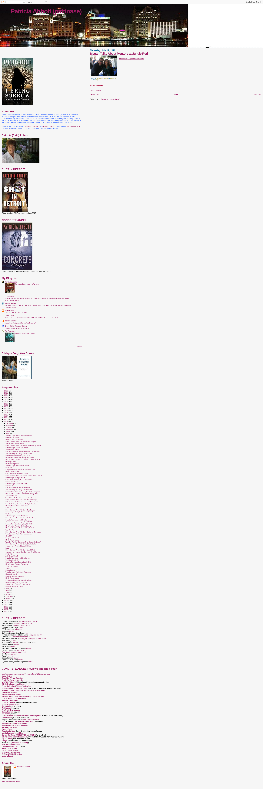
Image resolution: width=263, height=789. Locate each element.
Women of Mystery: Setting (11, 694)
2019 (6, 406)
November (9, 425)
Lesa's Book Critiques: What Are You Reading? (20, 323)
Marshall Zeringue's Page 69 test (14, 723)
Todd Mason (7, 708)
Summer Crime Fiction (21, 625)
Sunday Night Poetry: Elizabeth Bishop (18, 546)
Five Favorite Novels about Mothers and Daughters (21, 716)
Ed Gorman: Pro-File (9, 692)
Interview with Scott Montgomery (14, 737)
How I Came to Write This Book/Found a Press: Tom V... (24, 476)
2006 (6, 611)
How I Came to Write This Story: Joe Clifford (20, 550)
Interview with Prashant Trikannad (15, 725)
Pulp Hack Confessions (11, 745)
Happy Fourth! (10, 570)
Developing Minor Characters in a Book (18, 580)
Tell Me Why (9, 508)
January (9, 598)
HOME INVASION (49, 126)
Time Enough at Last (12, 449)
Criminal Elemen (8, 702)
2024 (6, 395)
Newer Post (94, 94)
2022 (6, 399)
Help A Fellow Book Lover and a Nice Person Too (21, 502)
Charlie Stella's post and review (14, 698)
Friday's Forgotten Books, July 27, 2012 (18, 455)
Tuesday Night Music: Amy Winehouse (18, 572)
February (9, 596)
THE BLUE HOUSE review (12, 754)
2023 (6, 397)
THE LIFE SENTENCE (31, 720)
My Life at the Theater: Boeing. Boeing (18, 526)
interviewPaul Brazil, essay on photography (14, 651)
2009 (6, 605)
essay (13, 641)
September (10, 429)
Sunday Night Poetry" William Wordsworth (19, 512)
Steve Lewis (9, 316)
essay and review (35, 635)
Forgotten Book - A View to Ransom (27, 284)
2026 (6, 391)
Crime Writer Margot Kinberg (16, 326)
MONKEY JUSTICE (32, 126)
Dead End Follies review (11, 752)
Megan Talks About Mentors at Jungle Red (19, 528)
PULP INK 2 (9, 554)
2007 (6, 609)
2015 (6, 415)
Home (176, 94)
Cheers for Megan (11, 566)
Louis (7, 548)
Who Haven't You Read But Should (16, 474)
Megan (97, 79)
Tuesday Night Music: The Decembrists (18, 435)
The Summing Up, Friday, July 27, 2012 (18, 454)
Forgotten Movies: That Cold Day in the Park (20, 470)
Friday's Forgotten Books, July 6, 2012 (18, 562)
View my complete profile (11, 781)
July (7, 433)
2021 (6, 402)
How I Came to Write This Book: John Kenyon (20, 441)
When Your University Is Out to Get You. (18, 480)
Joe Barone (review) (10, 700)
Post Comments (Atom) (110, 99)
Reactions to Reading (20, 743)
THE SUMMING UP (12, 560)
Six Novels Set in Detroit (28, 621)
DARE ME (8, 468)
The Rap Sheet (10, 331)
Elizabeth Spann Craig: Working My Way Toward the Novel (23, 696)
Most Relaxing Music (12, 464)
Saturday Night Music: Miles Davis (16, 516)
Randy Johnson (8, 706)
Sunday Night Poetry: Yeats (14, 443)
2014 (6, 417)
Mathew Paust (7, 756)
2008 (6, 607)
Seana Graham (7, 712)
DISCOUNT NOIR (74, 126)
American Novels (11, 496)
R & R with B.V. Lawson (11, 710)
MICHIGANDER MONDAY (24, 722)
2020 (6, 404)
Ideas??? (8, 536)
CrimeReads (10, 296)
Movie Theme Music (12, 471)
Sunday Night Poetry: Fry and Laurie (17, 584)
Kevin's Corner (10, 321)
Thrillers (8, 514)
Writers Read (7, 729)
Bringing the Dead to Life (23, 623)
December (9, 423)
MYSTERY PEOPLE (9, 682)
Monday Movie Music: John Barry (16, 506)
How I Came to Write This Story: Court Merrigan (21, 500)
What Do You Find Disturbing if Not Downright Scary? (23, 542)
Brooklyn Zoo (9, 486)
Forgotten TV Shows (12, 437)
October (9, 427)
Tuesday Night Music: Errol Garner (17, 465)
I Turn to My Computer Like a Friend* (17, 328)
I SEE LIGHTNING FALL (11, 746)
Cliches (7, 568)
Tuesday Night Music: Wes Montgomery (18, 534)
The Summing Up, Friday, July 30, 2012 (18, 490)
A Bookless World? (11, 556)
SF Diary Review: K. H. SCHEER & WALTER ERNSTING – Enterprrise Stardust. (31, 318)
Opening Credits (10, 461)
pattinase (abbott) (23, 766)
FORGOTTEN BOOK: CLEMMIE (16, 312)
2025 (6, 393)
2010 (6, 602)
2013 (6, 419)
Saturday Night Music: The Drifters (16, 448)
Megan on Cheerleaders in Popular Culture (19, 458)
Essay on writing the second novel (33, 639)
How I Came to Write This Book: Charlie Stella (20, 544)
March (8, 594)
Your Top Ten (9, 530)
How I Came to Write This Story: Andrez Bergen (21, 518)
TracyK (4, 741)
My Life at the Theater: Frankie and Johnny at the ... (22, 494)
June (8, 588)
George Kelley (10, 303)
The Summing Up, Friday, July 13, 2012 (18, 522)
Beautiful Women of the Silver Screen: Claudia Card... (23, 451)
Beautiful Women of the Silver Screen (17, 488)
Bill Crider (6, 714)
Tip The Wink (7, 739)
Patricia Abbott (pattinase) (46, 11)
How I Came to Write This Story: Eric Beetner (20, 510)
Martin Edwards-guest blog (12, 733)
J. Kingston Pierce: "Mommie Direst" (15, 688)
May (7, 590)
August (8, 431)
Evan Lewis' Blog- (9, 731)
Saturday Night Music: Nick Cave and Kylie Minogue (22, 552)
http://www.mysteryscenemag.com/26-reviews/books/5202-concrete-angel (26, 674)
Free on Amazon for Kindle (14, 586)
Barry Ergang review (10, 750)
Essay (21, 627)
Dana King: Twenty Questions (12, 678)
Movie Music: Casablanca (14, 439)
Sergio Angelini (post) (10, 704)
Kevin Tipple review (9, 748)
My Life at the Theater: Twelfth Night (17, 564)
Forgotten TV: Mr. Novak (13, 538)
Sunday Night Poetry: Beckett (15, 478)
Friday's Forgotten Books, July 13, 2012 (18, 524)
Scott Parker (7, 718)
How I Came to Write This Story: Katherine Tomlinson (23, 532)
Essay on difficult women (21, 637)
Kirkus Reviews (7, 676)
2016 (6, 413)
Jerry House (9, 310)
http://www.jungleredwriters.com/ (131, 59)
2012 (6, 421)
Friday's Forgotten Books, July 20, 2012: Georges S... (23, 492)
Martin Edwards (11, 282)
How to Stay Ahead (11, 482)
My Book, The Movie (9, 727)
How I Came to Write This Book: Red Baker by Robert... (23, 445)
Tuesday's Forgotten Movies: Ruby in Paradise (21, 504)
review (11, 631)
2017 (6, 410)
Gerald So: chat (13, 680)
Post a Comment (95, 90)
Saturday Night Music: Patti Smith (16, 484)
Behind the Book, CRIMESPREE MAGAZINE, (19, 735)
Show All (79, 346)
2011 (6, 600)
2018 (6, 408)
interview (18, 629)
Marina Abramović (11, 574)
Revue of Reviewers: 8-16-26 (25, 333)
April (7, 592)
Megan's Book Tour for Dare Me (16, 582)
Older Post (257, 94)
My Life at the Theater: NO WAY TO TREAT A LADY (22, 459)
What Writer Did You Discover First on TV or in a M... (22, 498)
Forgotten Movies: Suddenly (14, 576)
